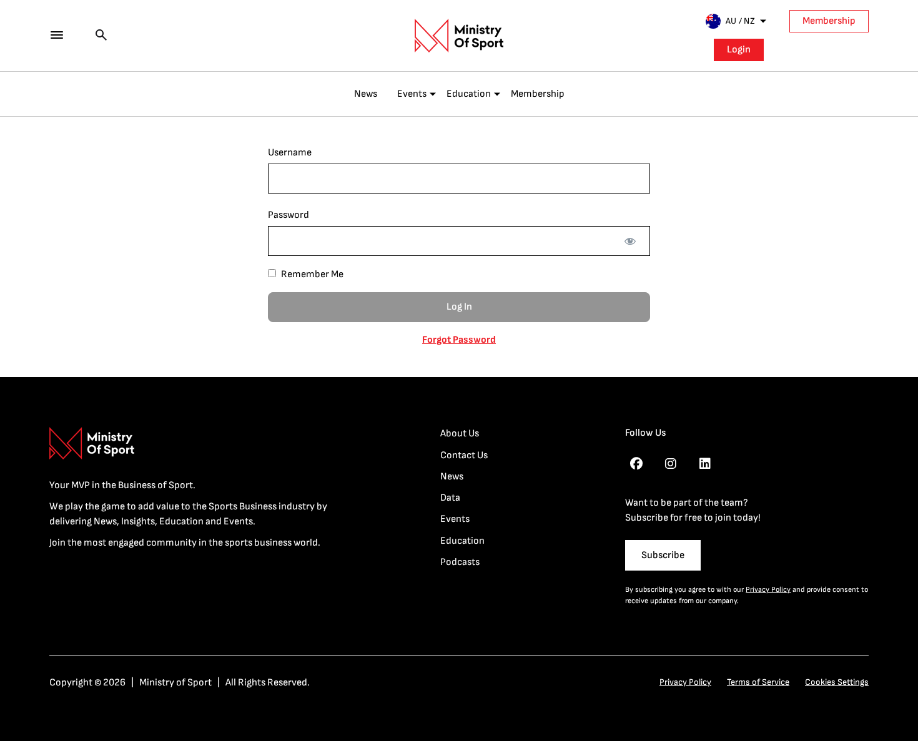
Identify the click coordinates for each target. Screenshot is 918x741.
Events (412, 94)
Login (739, 50)
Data (450, 498)
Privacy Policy (768, 589)
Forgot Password (459, 340)
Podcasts (460, 562)
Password (288, 215)
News (365, 94)
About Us (459, 433)
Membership (829, 21)
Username (290, 153)
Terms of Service (758, 682)
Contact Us (464, 455)
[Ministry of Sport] (459, 35)
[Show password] (630, 241)
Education (469, 94)
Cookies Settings (837, 682)
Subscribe (662, 555)
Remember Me (311, 274)
